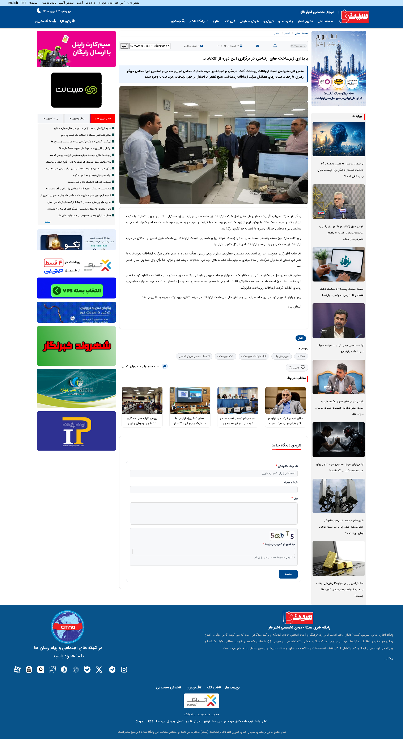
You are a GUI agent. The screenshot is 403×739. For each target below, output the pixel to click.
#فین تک (214, 688)
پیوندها (33, 3)
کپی (124, 45)
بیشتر (47, 222)
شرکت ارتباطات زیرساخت (253, 356)
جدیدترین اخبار (103, 118)
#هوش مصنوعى (168, 688)
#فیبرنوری (194, 688)
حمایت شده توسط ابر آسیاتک (201, 714)
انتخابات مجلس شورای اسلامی (194, 356)
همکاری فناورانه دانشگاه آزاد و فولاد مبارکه (89, 182)
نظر (296, 499)
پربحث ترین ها (50, 118)
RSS (23, 3)
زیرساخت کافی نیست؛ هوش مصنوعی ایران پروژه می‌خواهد (80, 155)
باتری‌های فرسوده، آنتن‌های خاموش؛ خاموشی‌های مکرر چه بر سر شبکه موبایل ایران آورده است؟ (341, 527)
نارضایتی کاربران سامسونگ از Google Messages (85, 148)
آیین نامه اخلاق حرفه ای (111, 3)
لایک (296, 368)
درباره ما (90, 3)
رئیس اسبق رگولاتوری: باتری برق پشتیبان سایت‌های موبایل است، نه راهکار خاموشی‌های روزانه (341, 232)
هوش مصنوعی (249, 21)
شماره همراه (291, 483)
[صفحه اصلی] (353, 16)
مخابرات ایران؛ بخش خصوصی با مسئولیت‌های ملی (84, 216)
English (13, 3)
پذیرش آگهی (66, 3)
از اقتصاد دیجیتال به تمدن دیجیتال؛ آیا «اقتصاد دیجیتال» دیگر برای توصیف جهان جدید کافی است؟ (340, 170)
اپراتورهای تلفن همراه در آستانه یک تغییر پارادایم (86, 135)
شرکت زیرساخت (225, 356)
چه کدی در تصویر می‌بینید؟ (280, 544)
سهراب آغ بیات (281, 356)
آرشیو (80, 3)
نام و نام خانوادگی (288, 466)
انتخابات (301, 356)
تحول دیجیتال (48, 3)
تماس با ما (133, 3)
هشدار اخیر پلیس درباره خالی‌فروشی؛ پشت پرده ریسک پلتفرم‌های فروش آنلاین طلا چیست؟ (340, 589)
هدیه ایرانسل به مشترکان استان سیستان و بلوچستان (82, 128)
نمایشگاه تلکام (199, 21)
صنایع (217, 21)
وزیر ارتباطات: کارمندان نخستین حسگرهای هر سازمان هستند (79, 209)
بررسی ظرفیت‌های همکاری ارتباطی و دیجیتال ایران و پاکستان (142, 423)
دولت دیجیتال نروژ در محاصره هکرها (92, 175)
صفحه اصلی (325, 21)
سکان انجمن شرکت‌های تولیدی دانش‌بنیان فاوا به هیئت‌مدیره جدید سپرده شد (285, 423)
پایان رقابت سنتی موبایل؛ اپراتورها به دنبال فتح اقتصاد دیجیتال (78, 162)
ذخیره (288, 574)
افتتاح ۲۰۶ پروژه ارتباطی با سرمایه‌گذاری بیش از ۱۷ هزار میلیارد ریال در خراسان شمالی (190, 423)
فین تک (230, 21)
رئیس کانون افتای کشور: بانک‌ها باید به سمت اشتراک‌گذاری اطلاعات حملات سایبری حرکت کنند (339, 408)
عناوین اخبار (305, 21)
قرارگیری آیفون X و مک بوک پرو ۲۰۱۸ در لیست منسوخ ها (81, 142)
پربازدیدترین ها (77, 118)
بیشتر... (388, 658)
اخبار (287, 33)
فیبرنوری (268, 21)
